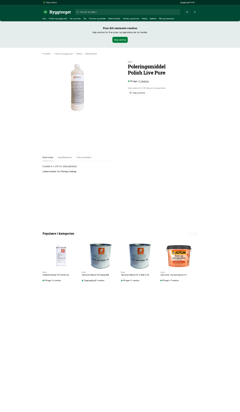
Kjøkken (153, 18)
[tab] (47, 157)
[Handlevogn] (187, 12)
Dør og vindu (75, 18)
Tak (84, 18)
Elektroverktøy (114, 18)
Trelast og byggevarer (58, 18)
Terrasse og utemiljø (97, 18)
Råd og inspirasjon (166, 18)
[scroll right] (196, 234)
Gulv (44, 18)
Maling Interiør (91, 54)
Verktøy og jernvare (131, 18)
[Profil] (195, 12)
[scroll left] (190, 234)
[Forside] (56, 12)
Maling (144, 18)
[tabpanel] (77, 169)
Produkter (46, 54)
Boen (130, 62)
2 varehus (144, 81)
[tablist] (77, 157)
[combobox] (127, 12)
